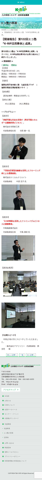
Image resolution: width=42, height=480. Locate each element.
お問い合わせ (9, 443)
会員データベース (11, 409)
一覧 (21, 355)
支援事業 (8, 424)
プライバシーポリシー (12, 456)
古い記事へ (31, 355)
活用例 (6, 437)
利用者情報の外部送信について (16, 461)
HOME (3, 30)
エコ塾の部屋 (13, 30)
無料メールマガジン (12, 452)
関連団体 (8, 447)
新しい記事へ (12, 355)
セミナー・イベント (12, 414)
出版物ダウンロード (12, 418)
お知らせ (8, 401)
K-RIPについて (10, 405)
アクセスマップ (9, 390)
